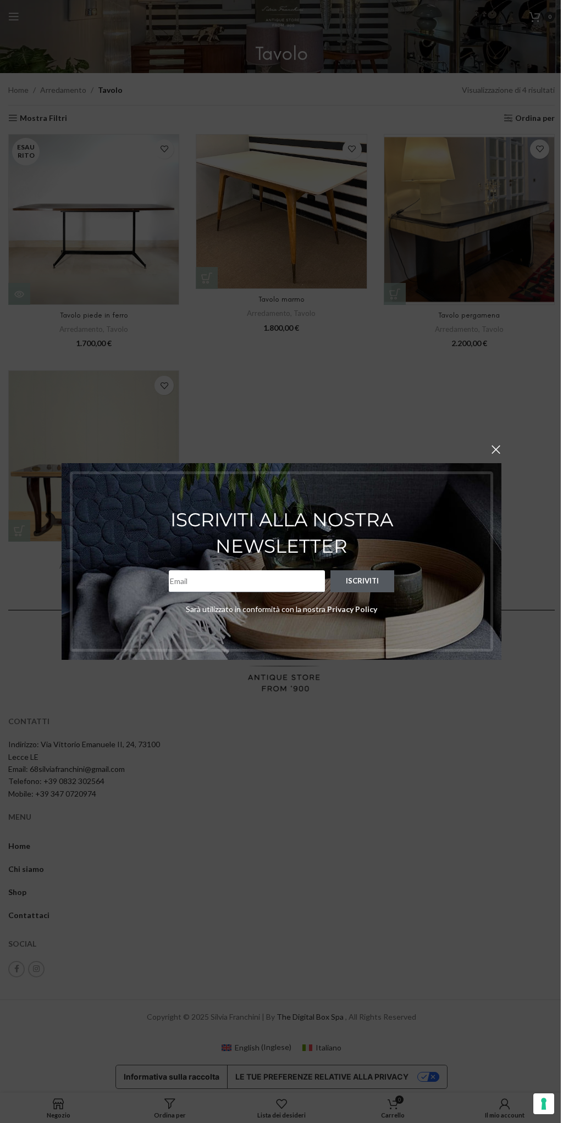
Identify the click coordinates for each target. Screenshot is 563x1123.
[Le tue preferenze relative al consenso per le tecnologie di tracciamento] (543, 1103)
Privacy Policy (352, 609)
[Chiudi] (496, 449)
